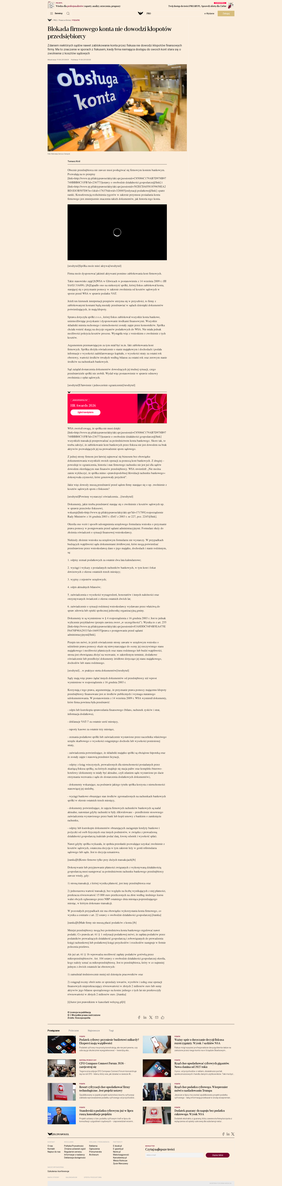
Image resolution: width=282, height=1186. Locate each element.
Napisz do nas (54, 1152)
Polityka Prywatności (73, 1146)
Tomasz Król (74, 161)
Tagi (111, 1030)
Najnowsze (94, 1030)
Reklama (93, 1146)
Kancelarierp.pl (120, 1157)
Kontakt (51, 1149)
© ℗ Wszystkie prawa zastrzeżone (84, 1015)
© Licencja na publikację (79, 1012)
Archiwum (94, 1155)
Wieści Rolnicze (120, 1160)
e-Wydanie (209, 13)
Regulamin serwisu (73, 1152)
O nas (50, 1146)
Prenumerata (95, 1152)
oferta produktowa (93, 1177)
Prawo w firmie (64, 20)
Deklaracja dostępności (74, 1157)
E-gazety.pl (118, 1149)
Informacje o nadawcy (74, 1155)
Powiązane (54, 1030)
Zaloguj (226, 13)
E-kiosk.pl (117, 1146)
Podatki (76, 20)
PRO (149, 13)
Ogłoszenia (94, 1149)
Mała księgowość (121, 1155)
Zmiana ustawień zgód (74, 1149)
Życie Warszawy (120, 1163)
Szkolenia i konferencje (58, 1171)
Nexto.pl (117, 1152)
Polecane (74, 1030)
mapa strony (53, 1177)
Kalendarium (71, 1177)
